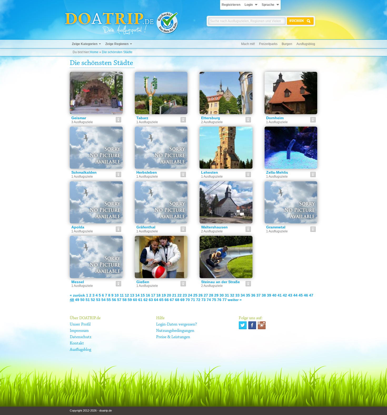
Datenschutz (80, 337)
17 (153, 295)
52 (93, 300)
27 (206, 295)
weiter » (235, 300)
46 (306, 295)
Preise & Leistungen (173, 337)
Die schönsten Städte (117, 52)
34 (243, 295)
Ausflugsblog (305, 44)
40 (274, 295)
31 (227, 295)
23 (185, 295)
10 (117, 295)
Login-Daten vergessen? (176, 324)
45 (301, 295)
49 (77, 300)
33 (237, 295)
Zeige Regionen (116, 44)
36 (253, 295)
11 (122, 295)
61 (140, 300)
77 (224, 300)
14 (137, 295)
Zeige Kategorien (84, 44)
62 (145, 300)
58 (124, 300)
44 (295, 295)
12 (127, 295)
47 (311, 295)
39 (269, 295)
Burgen (287, 44)
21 (174, 295)
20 (169, 295)
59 (130, 300)
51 (88, 300)
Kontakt (77, 343)
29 (216, 295)
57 (119, 300)
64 (156, 300)
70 (188, 300)
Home (94, 52)
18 (158, 295)
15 (143, 295)
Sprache (268, 5)
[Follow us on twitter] (243, 325)
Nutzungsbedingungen (175, 331)
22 (179, 295)
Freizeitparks (268, 44)
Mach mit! (248, 44)
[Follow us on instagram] (262, 325)
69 (182, 300)
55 (109, 300)
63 (151, 300)
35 (248, 295)
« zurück (77, 295)
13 (132, 295)
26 (201, 295)
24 (190, 295)
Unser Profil (80, 324)
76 (219, 300)
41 (279, 295)
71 (193, 300)
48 (72, 300)
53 (98, 300)
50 (82, 300)
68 (177, 300)
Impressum (79, 331)
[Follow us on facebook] (252, 325)
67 (172, 300)
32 (232, 295)
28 (211, 295)
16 (148, 295)
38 (264, 295)
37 (258, 295)
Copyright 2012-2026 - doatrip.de (91, 410)
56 (114, 300)
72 (198, 300)
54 (103, 300)
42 (285, 295)
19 (164, 295)
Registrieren (231, 5)
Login (249, 5)
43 (290, 295)
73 (203, 300)
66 (167, 300)
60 (135, 300)
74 (209, 300)
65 (161, 300)
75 (214, 300)
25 (195, 295)
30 (222, 295)
